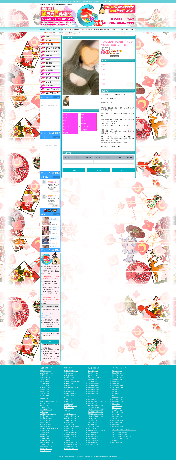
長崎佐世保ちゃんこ (117, 375)
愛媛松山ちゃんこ (117, 371)
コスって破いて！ (117, 443)
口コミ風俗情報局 (54, 133)
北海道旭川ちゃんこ (46, 383)
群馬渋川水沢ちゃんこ (46, 438)
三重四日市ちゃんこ (70, 424)
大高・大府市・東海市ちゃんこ (73, 432)
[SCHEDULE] (50, 40)
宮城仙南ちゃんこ (45, 371)
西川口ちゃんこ (44, 404)
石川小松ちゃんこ (93, 371)
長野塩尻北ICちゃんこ (94, 389)
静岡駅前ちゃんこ (69, 428)
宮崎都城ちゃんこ (117, 389)
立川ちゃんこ (44, 406)
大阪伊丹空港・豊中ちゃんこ (96, 408)
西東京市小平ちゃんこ (70, 395)
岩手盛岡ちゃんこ (45, 389)
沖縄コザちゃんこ (117, 418)
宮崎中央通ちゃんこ (117, 412)
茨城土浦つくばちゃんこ (47, 440)
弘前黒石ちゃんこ (45, 379)
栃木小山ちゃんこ (45, 422)
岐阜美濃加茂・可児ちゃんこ (72, 445)
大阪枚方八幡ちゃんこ (94, 432)
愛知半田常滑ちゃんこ (70, 443)
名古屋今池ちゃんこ (70, 414)
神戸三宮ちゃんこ (93, 420)
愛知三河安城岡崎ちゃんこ (72, 416)
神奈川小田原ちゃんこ (46, 443)
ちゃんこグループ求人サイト (120, 434)
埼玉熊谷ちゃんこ (45, 420)
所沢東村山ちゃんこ (70, 373)
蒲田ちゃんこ (68, 402)
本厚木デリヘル (45, 133)
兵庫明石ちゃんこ (93, 422)
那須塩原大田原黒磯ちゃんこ (72, 381)
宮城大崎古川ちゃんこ (46, 375)
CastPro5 (114, 456)
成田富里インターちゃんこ (48, 414)
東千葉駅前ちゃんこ (46, 410)
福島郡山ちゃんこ (45, 391)
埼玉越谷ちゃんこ (45, 451)
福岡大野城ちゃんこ (117, 402)
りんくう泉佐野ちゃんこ (95, 426)
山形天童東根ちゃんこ (46, 373)
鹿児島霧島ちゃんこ (117, 379)
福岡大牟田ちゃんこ (117, 416)
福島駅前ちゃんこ (45, 393)
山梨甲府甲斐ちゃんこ (94, 383)
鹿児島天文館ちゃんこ (118, 373)
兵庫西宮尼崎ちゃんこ (94, 443)
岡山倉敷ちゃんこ (117, 406)
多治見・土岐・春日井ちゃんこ (73, 426)
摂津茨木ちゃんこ (93, 434)
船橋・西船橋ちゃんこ (70, 406)
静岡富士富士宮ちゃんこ (71, 449)
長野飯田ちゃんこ (93, 381)
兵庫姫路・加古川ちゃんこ (95, 414)
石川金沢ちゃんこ (93, 375)
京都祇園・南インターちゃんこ (97, 401)
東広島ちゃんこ (116, 408)
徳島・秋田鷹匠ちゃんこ (119, 387)
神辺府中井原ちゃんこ (118, 420)
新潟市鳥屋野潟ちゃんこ (95, 387)
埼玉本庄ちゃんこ (45, 430)
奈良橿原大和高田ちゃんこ (95, 406)
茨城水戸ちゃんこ (45, 408)
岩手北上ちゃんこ (45, 385)
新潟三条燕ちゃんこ (94, 393)
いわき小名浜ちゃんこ (46, 381)
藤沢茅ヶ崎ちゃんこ (46, 449)
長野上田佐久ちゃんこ (94, 391)
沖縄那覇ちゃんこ (117, 391)
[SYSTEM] (50, 48)
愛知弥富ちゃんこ (69, 422)
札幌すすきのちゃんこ (46, 387)
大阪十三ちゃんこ (93, 428)
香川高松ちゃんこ (117, 381)
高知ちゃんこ (116, 404)
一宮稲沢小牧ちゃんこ (70, 420)
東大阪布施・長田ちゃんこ (95, 412)
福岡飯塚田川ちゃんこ (118, 397)
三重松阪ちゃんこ (69, 438)
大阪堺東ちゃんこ (93, 424)
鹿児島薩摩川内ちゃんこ (119, 385)
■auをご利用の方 (45, 315)
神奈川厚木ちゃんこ (46, 426)
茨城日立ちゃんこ (69, 408)
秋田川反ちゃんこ (45, 377)
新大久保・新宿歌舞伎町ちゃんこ (50, 428)
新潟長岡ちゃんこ (93, 379)
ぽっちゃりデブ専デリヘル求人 (121, 438)
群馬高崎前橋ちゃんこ (46, 416)
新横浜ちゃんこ (68, 385)
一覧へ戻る (98, 170)
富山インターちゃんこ (94, 377)
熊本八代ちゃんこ (117, 410)
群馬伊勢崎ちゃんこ (46, 447)
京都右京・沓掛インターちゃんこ (97, 430)
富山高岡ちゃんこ (93, 373)
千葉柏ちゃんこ (68, 389)
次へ (123, 170)
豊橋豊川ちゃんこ (69, 430)
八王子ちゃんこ (68, 404)
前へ (74, 170)
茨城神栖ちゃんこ (69, 379)
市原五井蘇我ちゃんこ (70, 391)
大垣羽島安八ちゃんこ (70, 418)
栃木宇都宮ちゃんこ (46, 418)
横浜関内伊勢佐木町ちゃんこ (48, 401)
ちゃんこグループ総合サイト (120, 432)
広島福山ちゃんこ (117, 383)
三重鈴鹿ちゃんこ (69, 440)
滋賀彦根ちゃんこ (93, 399)
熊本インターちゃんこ (118, 377)
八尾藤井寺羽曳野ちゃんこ (95, 416)
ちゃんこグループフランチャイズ (121, 436)
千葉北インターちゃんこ (71, 393)
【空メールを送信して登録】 (50, 330)
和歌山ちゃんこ (92, 404)
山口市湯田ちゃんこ (117, 422)
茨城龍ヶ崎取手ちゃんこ (71, 371)
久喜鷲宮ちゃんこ (69, 377)
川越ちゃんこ (44, 412)
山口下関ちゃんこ (117, 400)
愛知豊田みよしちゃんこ (71, 436)
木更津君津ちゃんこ (46, 432)
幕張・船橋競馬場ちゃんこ (72, 387)
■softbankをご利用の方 (47, 317)
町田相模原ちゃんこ (46, 424)
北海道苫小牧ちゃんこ (46, 395)
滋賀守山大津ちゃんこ (94, 436)
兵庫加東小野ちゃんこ (94, 438)
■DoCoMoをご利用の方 (47, 314)
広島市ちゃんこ (116, 395)
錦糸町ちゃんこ (44, 434)
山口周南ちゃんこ (117, 393)
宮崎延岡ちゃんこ (117, 424)
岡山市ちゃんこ (116, 414)
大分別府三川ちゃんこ (118, 426)
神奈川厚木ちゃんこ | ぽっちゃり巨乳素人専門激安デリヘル (79, 456)
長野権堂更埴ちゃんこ (94, 385)
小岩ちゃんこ (68, 397)
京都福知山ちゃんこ (94, 445)
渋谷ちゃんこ (68, 400)
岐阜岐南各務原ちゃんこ (71, 434)
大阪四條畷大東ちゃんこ (95, 440)
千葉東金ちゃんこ (45, 436)
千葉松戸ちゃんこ (45, 445)
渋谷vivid (114, 440)
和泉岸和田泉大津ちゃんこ (95, 410)
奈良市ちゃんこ (92, 418)
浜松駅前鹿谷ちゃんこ (70, 447)
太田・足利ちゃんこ (70, 375)
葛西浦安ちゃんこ (69, 383)
